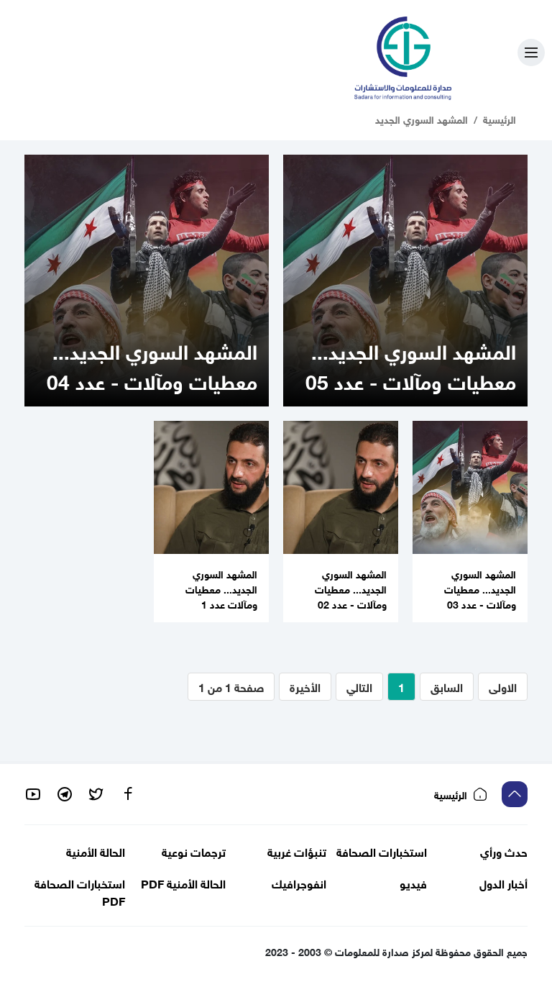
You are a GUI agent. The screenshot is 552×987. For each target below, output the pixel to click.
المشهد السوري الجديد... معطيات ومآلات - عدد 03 (480, 588)
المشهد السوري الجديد (421, 118)
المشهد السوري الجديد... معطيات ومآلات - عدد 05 (410, 364)
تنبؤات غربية (296, 851)
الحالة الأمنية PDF (183, 883)
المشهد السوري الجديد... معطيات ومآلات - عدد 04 (152, 364)
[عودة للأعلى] (515, 794)
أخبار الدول (503, 883)
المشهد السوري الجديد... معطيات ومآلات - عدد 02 (351, 588)
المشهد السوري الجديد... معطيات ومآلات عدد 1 (221, 588)
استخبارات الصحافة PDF (79, 891)
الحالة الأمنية (95, 851)
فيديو (413, 883)
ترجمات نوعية (194, 851)
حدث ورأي (504, 851)
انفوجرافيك (299, 883)
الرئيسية (499, 118)
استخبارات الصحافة (381, 851)
